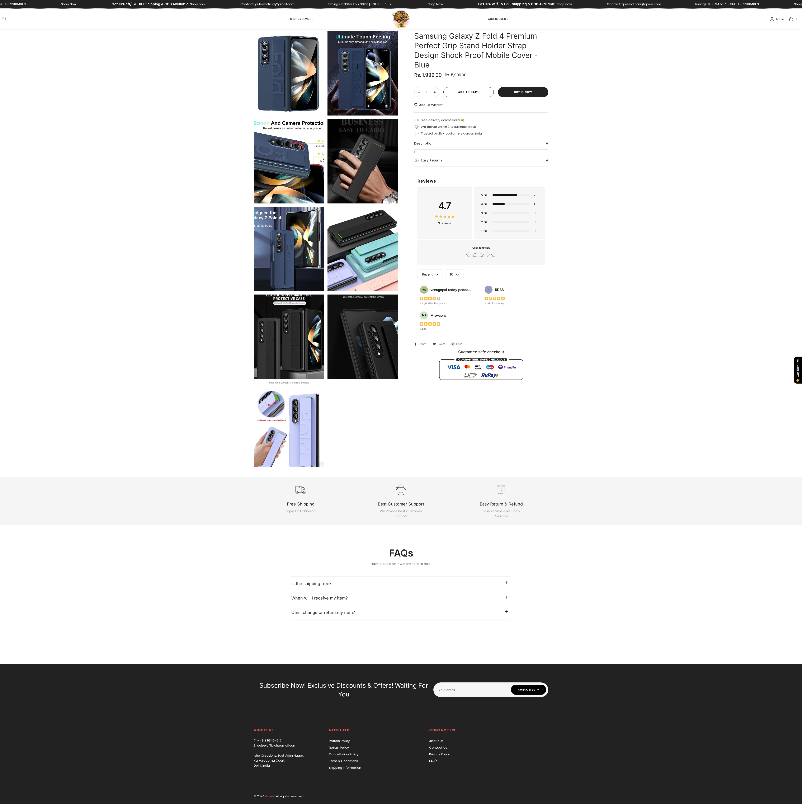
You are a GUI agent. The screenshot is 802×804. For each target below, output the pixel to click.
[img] (445, 216)
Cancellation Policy (343, 754)
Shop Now (327, 4)
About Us (436, 741)
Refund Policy (339, 741)
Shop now (90, 4)
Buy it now (523, 92)
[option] (289, 73)
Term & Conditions (343, 761)
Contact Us (438, 747)
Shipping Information (345, 767)
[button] (4, 19)
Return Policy (339, 747)
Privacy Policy (439, 754)
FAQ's (433, 761)
